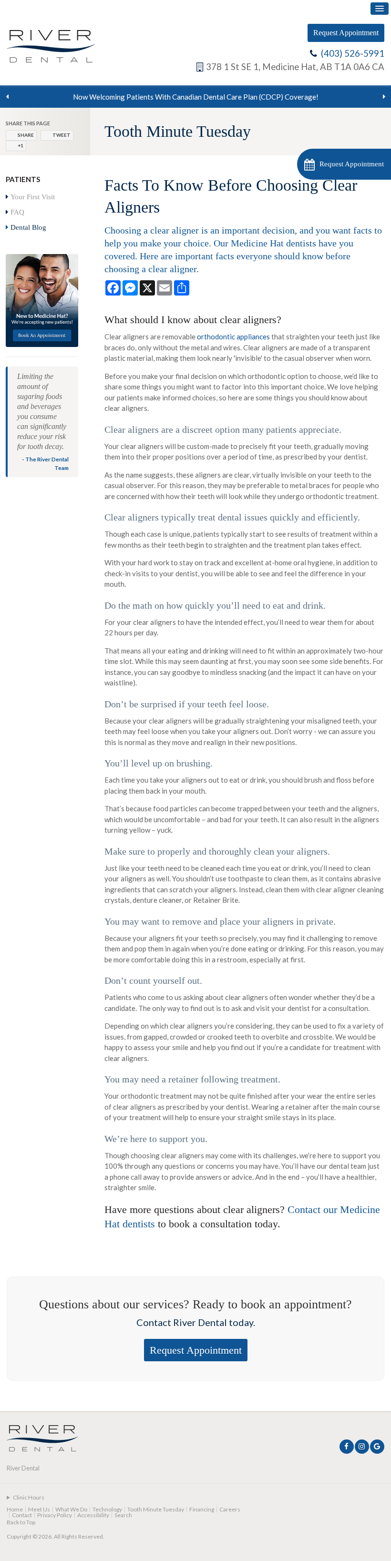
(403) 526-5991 (352, 53)
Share (26, 135)
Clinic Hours (28, 1497)
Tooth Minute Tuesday (155, 1509)
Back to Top (21, 1522)
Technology (107, 1509)
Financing (201, 1509)
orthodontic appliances (233, 336)
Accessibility (93, 1515)
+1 (20, 145)
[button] (344, 164)
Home (15, 1509)
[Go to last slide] (7, 97)
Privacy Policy (54, 1515)
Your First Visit (32, 197)
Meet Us (39, 1509)
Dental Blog (28, 227)
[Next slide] (384, 97)
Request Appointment (346, 33)
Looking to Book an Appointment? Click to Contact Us (196, 96)
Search (123, 1515)
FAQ (17, 212)
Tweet (61, 135)
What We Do (71, 1509)
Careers (229, 1509)
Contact (22, 1515)
